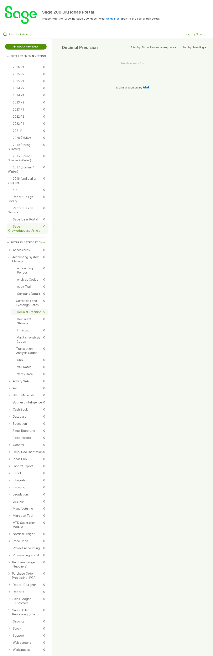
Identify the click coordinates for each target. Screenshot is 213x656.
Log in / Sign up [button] (195, 34)
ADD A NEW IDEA (27, 46)
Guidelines (113, 18)
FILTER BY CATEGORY (24, 242)
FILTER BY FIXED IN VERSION (28, 56)
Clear (41, 242)
